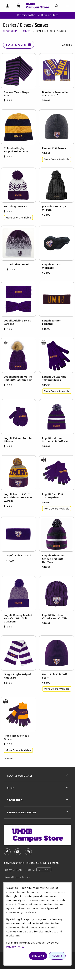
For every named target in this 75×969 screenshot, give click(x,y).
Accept (57, 955)
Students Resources (21, 812)
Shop (10, 788)
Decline (38, 955)
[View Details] (18, 70)
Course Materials (19, 775)
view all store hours (17, 877)
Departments (10, 31)
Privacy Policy (15, 946)
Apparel (27, 31)
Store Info (14, 800)
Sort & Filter (17, 44)
